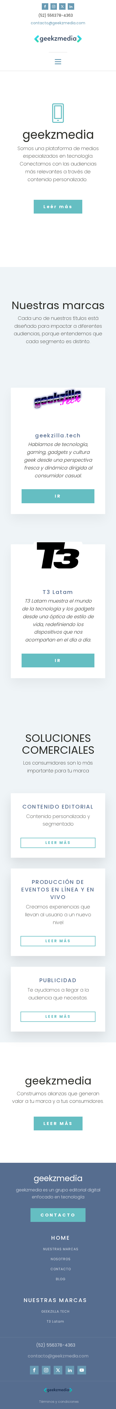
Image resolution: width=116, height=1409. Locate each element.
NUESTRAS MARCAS (61, 1249)
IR (58, 496)
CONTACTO (58, 1215)
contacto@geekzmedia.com (58, 23)
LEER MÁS (58, 842)
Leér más (58, 207)
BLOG (61, 1279)
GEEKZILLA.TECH (55, 1311)
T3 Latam (55, 1321)
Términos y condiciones (59, 1401)
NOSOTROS (61, 1259)
